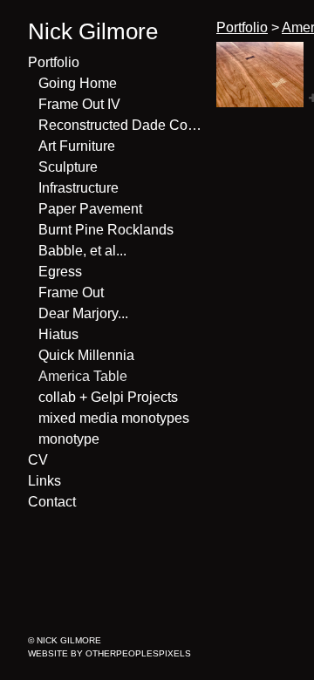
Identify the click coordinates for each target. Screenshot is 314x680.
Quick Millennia (86, 355)
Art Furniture (76, 146)
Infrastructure (78, 187)
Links (44, 480)
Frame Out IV (79, 104)
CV (38, 459)
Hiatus (58, 334)
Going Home (77, 83)
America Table (82, 376)
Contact (52, 501)
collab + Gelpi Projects (108, 397)
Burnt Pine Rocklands (106, 229)
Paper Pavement (90, 208)
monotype (68, 439)
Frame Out (71, 292)
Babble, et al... (82, 250)
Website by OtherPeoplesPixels (109, 653)
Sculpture (68, 167)
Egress (60, 271)
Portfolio (53, 62)
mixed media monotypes (113, 418)
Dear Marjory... (83, 313)
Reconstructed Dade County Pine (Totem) (120, 125)
